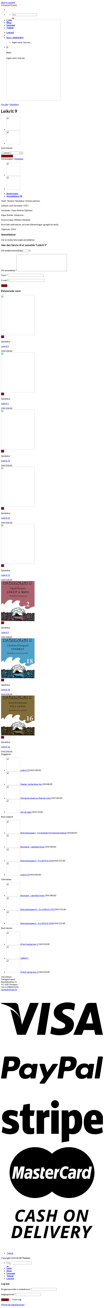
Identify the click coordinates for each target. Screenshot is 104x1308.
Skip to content (8, 2)
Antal (6, 152)
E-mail (4, 280)
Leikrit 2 (5, 632)
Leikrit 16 (5, 746)
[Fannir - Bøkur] (9, 5)
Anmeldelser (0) (14, 196)
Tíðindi (9, 1253)
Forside (4, 104)
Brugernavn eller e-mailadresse (16, 1289)
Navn (4, 275)
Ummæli (10, 1273)
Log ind (5, 1300)
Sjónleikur (14, 104)
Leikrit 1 (5, 403)
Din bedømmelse (9, 250)
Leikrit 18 (5, 689)
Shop (9, 1270)
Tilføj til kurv (7, 156)
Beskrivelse (12, 193)
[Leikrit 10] (13, 129)
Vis (2, 336)
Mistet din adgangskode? (13, 1304)
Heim (9, 1268)
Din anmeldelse (9, 270)
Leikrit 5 (5, 346)
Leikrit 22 (5, 518)
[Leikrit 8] (13, 143)
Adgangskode (8, 1294)
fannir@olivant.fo (9, 989)
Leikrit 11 (5, 575)
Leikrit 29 (5, 460)
